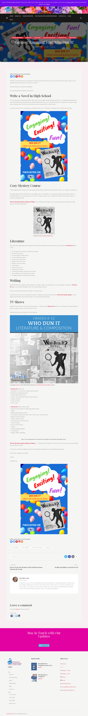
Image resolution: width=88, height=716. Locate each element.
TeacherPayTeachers (66, 683)
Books (10, 680)
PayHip (63, 680)
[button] (12, 615)
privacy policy (70, 2)
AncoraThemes (9, 713)
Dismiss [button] (48, 4)
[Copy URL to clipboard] (76, 556)
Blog (10, 686)
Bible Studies (12, 683)
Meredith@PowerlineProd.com (69, 687)
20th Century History (17, 37)
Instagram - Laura (66, 673)
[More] (22, 76)
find (9, 672)
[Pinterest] (16, 76)
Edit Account (12, 703)
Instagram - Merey (66, 670)
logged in (18, 609)
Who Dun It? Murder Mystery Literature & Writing (22, 202)
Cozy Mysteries (15, 547)
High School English (37, 547)
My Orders (12, 697)
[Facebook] (11, 76)
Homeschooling (62, 37)
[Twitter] (14, 76)
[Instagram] (19, 76)
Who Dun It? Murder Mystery (64, 295)
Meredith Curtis (24, 578)
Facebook (63, 664)
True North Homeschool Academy (43, 385)
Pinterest (64, 677)
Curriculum (28, 37)
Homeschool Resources (49, 37)
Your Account (12, 694)
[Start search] (81, 18)
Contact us (11, 689)
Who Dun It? (40, 236)
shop (9, 692)
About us (11, 674)
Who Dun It (17, 385)
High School (37, 37)
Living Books (72, 37)
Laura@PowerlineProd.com (68, 690)
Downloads (12, 700)
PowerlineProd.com (48, 236)
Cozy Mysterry (25, 547)
